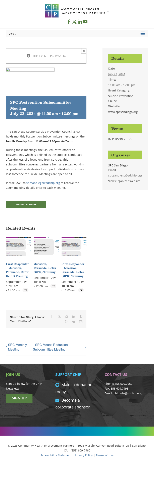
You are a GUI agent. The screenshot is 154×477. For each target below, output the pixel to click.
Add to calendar (26, 204)
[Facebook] (69, 21)
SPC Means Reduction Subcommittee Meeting (50, 347)
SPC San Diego (118, 165)
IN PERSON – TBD (120, 139)
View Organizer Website (124, 181)
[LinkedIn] (80, 21)
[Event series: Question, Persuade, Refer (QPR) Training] (53, 286)
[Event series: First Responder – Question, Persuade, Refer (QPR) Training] (25, 290)
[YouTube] (85, 21)
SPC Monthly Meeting (17, 347)
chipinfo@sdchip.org (128, 393)
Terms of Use (104, 455)
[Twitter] (74, 21)
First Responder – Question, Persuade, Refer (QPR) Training (17, 270)
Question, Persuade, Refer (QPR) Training (45, 268)
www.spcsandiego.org (123, 112)
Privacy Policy (84, 455)
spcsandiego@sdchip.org (43, 183)
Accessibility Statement (56, 455)
